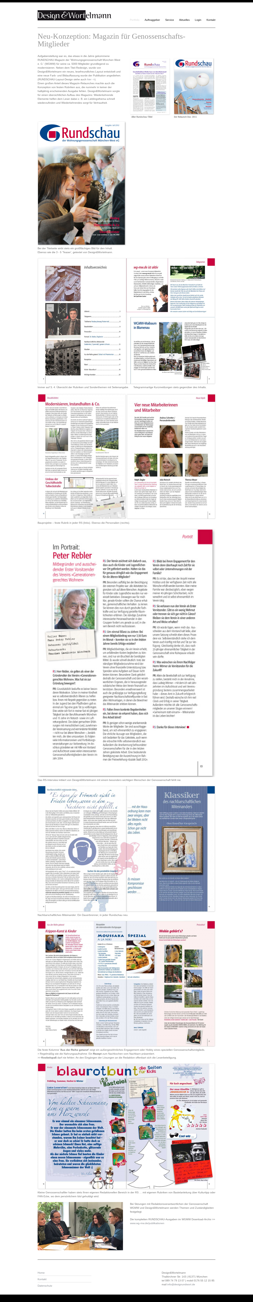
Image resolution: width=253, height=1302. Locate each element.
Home (41, 1272)
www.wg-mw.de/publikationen (147, 1223)
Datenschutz (45, 1285)
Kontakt (42, 1279)
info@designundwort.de (181, 1284)
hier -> (91, 79)
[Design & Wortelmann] (75, 15)
